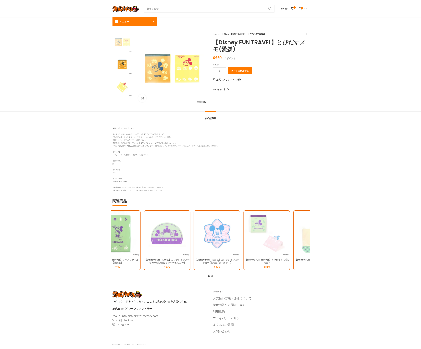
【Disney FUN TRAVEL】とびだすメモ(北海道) (235, 261)
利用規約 (219, 311)
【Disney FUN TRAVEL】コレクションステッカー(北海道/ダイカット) (185, 261)
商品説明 (210, 118)
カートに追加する (240, 70)
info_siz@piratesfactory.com (140, 316)
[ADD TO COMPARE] (156, 223)
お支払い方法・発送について (232, 298)
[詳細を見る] (156, 231)
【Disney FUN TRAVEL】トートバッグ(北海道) (285, 261)
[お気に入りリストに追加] (156, 216)
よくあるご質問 (223, 324)
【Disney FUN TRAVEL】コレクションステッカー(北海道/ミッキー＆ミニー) (135, 261)
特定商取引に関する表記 (229, 305)
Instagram (122, 324)
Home (216, 34)
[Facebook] (224, 89)
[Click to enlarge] (142, 98)
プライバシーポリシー (228, 318)
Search (270, 8)
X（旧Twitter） (125, 320)
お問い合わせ (222, 331)
